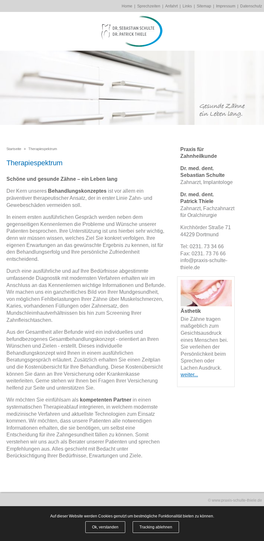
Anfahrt (171, 6)
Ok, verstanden (105, 527)
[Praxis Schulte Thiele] (132, 31)
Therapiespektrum (42, 149)
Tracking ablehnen (155, 527)
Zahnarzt (190, 182)
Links (187, 6)
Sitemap (204, 6)
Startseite (13, 149)
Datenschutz (251, 6)
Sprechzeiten (148, 6)
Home (127, 6)
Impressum (225, 6)
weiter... (189, 374)
